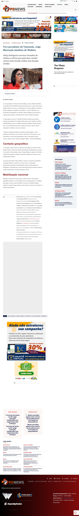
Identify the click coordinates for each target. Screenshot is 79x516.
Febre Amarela (20, 439)
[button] (75, 10)
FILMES (36, 439)
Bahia (31, 426)
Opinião (20, 444)
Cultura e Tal (23, 432)
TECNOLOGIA (28, 451)
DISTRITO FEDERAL (60, 173)
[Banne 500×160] (65, 28)
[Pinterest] (37, 93)
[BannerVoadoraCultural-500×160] (65, 20)
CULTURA (17, 432)
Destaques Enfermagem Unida (14, 434)
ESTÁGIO (27, 437)
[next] (76, 13)
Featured (13, 439)
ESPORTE (21, 437)
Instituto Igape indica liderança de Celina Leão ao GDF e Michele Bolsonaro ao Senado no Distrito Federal (63, 177)
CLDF (24, 428)
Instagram (66, 478)
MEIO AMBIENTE (13, 443)
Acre (15, 426)
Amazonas (26, 426)
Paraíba (35, 444)
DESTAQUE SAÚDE (31, 433)
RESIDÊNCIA (31, 447)
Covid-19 (26, 430)
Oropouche (25, 444)
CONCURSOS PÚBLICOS (20, 429)
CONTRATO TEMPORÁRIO (16, 430)
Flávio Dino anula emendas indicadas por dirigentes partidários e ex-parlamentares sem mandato (64, 195)
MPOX (35, 443)
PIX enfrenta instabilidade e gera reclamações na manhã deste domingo (11, 462)
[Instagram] (62, 478)
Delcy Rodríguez (11, 316)
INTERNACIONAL (16, 43)
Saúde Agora (14, 450)
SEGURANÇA (30, 450)
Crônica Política (32, 430)
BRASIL (36, 426)
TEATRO (21, 451)
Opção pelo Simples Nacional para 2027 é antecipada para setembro (63, 186)
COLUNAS (29, 428)
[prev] (74, 13)
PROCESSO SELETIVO (28, 446)
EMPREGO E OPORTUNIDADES (29, 436)
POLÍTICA (19, 446)
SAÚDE (8, 450)
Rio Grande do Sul (11, 448)
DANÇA (29, 432)
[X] (75, 1)
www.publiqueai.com (26, 223)
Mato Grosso (29, 441)
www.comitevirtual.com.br (33, 219)
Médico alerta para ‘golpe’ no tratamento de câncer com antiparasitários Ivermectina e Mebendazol (31, 462)
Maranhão (16, 441)
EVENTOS (33, 437)
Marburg (22, 441)
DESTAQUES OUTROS (27, 434)
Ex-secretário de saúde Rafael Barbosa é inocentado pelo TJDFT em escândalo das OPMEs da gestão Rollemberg (33, 470)
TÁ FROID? (15, 451)
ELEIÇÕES (19, 436)
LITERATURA (9, 441)
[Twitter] (47, 478)
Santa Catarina (26, 448)
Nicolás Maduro (36, 316)
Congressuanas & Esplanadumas (35, 429)
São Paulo (33, 448)
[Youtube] (76, 1)
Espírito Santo (14, 437)
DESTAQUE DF (22, 433)
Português (64, 0)
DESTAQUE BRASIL (13, 433)
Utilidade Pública (32, 452)
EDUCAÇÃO (12, 436)
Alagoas (20, 426)
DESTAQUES (6, 43)
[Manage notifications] (75, 512)
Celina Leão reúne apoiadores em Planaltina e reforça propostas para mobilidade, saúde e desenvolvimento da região (63, 166)
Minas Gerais (22, 443)
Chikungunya (18, 428)
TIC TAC (34, 451)
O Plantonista (13, 444)
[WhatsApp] (40, 93)
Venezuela (44, 316)
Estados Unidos (20, 316)
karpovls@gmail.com (68, 498)
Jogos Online (32, 440)
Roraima (19, 448)
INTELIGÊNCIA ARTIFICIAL (12, 440)
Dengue (34, 432)
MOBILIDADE (29, 443)
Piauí (14, 446)
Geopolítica (28, 316)
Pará (31, 444)
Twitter (50, 478)
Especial (7, 437)
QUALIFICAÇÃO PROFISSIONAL (20, 447)
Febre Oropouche (29, 439)
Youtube (58, 478)
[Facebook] (30, 93)
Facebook (75, 478)
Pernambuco (9, 446)
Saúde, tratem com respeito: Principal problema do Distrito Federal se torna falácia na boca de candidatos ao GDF (12, 469)
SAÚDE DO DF (22, 450)
